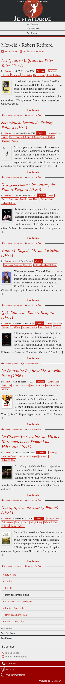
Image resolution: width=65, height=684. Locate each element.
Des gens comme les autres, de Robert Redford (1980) (28, 186)
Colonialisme (7, 522)
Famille (23, 199)
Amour (59, 518)
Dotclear (56, 681)
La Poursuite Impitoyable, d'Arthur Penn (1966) (32, 373)
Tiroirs (8, 581)
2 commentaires (11, 363)
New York (15, 74)
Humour (21, 456)
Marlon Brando (37, 385)
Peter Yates (27, 74)
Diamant (5, 74)
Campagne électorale (13, 264)
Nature (5, 137)
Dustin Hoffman (9, 456)
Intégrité (28, 264)
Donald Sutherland (10, 199)
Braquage (52, 71)
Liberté (26, 522)
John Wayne (32, 456)
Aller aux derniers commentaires (32, 2)
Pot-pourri (43, 456)
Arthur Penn (53, 381)
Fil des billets (11, 51)
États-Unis (6, 385)
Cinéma (40, 71)
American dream (54, 323)
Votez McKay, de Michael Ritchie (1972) (30, 252)
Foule (15, 385)
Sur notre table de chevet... (19, 601)
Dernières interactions (17, 594)
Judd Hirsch (33, 199)
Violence (6, 389)
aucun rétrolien (34, 115)
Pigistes (9, 588)
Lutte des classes (29, 327)
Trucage (57, 327)
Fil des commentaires (33, 51)
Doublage (53, 452)
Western (14, 140)
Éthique (5, 327)
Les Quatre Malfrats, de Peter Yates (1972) (27, 62)
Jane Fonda (24, 385)
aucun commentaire (13, 115)
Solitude (28, 137)
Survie (36, 137)
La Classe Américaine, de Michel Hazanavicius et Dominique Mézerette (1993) (30, 441)
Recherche (10, 574)
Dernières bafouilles (16, 615)
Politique (37, 264)
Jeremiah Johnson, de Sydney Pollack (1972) (27, 124)
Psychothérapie (47, 199)
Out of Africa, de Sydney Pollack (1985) (29, 509)
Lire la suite (33, 110)
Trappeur (6, 140)
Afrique (50, 518)
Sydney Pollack (48, 137)
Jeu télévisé (15, 327)
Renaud (8, 71)
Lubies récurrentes (15, 608)
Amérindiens (54, 133)
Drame (18, 522)
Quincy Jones (39, 74)
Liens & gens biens (15, 621)
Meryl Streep (36, 522)
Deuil (51, 195)
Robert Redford (53, 74)
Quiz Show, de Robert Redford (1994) (27, 314)
